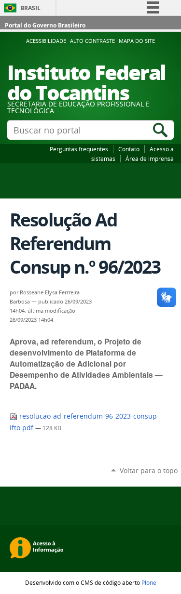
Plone (148, 582)
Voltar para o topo (149, 470)
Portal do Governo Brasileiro (45, 25)
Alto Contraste (92, 41)
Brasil (30, 8)
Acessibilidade (46, 41)
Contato (128, 149)
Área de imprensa (149, 158)
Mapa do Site (137, 41)
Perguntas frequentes (79, 149)
